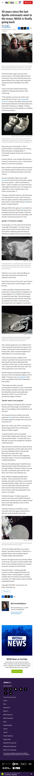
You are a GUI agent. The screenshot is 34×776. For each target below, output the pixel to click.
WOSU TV (5, 711)
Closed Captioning (8, 736)
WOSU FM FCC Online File (9, 743)
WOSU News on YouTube (17, 659)
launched (5, 180)
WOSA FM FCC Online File (9, 746)
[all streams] (32, 774)
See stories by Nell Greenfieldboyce (16, 612)
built (25, 202)
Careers (5, 728)
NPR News (6, 591)
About (5, 721)
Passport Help (7, 739)
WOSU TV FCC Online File (9, 750)
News (4, 704)
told (16, 294)
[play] (2, 774)
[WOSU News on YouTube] (17, 640)
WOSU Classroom (7, 714)
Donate (28, 2)
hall (10, 417)
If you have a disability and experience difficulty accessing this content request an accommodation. (16, 754)
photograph (22, 377)
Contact (5, 732)
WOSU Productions (8, 718)
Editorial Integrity (7, 725)
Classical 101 (6, 707)
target (24, 208)
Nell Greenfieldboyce (6, 26)
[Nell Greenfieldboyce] (5, 606)
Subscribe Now (17, 671)
